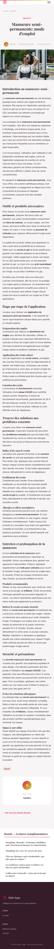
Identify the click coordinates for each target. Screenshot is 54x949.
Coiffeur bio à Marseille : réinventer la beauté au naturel (26, 874)
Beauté (13, 11)
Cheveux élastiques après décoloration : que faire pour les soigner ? (25, 857)
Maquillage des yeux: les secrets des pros (24, 850)
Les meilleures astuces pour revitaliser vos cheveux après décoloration (24, 866)
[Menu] (48, 2)
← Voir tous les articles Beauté (16, 813)
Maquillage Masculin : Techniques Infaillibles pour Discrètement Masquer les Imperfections (26, 843)
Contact (6, 933)
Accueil (5, 11)
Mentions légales (9, 929)
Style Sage (14, 897)
